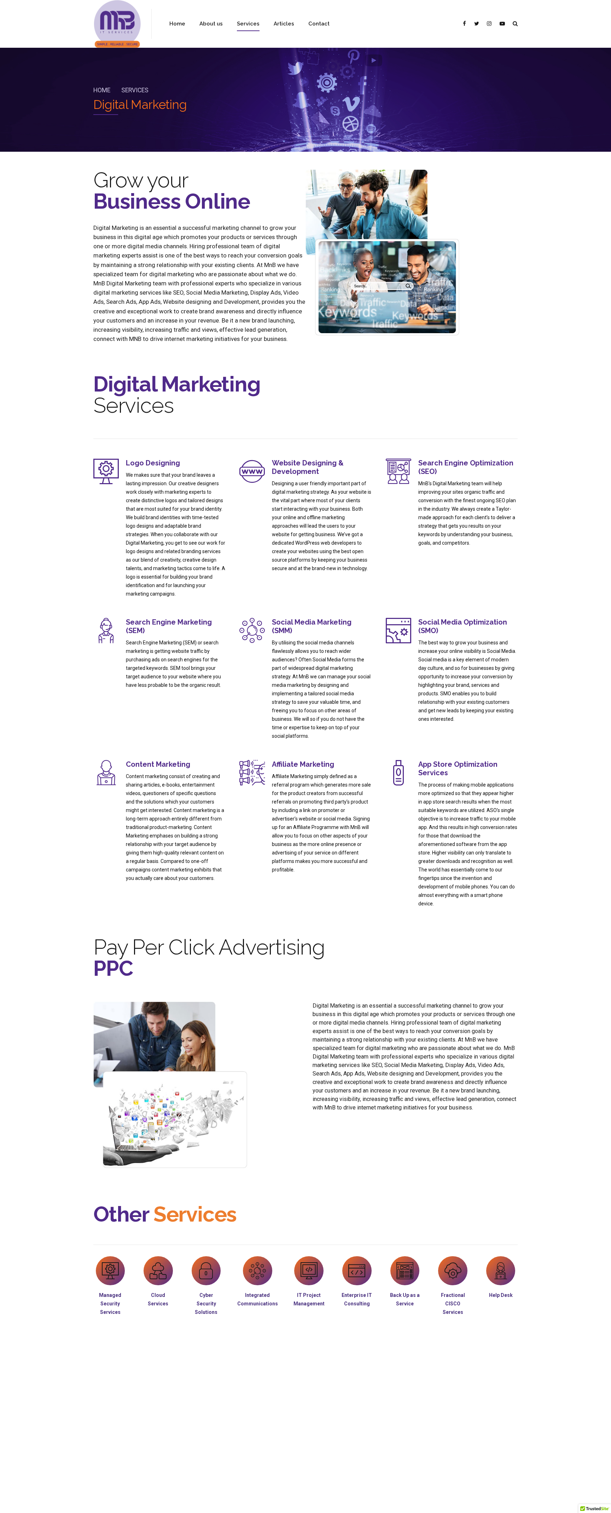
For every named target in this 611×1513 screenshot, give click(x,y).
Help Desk (104, 1424)
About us (211, 24)
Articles (284, 24)
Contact (319, 24)
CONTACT (347, 1501)
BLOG (318, 1501)
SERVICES (291, 1501)
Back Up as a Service (188, 1435)
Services (248, 24)
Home (177, 24)
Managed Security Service (193, 1414)
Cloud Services (182, 1424)
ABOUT (260, 1501)
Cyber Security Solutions (191, 1445)
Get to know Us (109, 1414)
